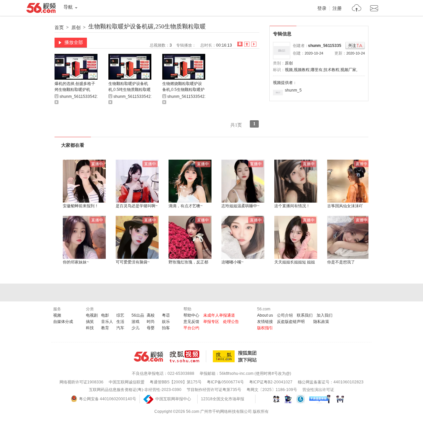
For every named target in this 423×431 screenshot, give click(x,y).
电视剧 (92, 315)
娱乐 (166, 321)
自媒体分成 (63, 321)
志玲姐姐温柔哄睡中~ (240, 206)
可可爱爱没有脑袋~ (133, 262)
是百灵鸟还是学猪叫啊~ (137, 206)
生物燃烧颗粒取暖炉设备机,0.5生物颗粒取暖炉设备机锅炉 (183, 87)
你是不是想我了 (341, 262)
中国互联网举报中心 (173, 399)
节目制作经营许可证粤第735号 (214, 389)
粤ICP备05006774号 (225, 382)
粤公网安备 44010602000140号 (107, 399)
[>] (357, 8)
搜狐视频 (188, 356)
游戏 (135, 321)
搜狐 (236, 356)
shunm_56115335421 (328, 45)
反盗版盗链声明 (291, 321)
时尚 (151, 321)
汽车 (120, 328)
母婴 (151, 328)
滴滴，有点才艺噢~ (186, 206)
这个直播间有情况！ (292, 206)
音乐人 (107, 321)
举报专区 (211, 321)
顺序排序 (247, 44)
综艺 (120, 315)
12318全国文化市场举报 (222, 399)
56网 (148, 356)
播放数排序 (253, 44)
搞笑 (90, 321)
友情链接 (265, 321)
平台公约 (191, 328)
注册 (337, 8)
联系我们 (305, 315)
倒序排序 (240, 44)
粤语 (166, 315)
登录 (322, 8)
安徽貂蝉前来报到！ (80, 206)
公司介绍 (285, 315)
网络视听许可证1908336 (81, 382)
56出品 (138, 315)
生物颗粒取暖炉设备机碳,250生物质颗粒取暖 (147, 26)
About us (265, 315)
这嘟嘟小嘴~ (232, 262)
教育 (105, 328)
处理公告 (231, 321)
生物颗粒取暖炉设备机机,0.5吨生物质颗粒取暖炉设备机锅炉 (129, 87)
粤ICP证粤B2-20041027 (270, 382)
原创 (76, 27)
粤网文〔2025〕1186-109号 (272, 389)
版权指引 (265, 328)
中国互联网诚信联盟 (126, 382)
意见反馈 (191, 321)
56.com (41, 9)
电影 (105, 315)
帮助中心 (191, 315)
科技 (90, 328)
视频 (57, 315)
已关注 (355, 46)
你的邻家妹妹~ (76, 262)
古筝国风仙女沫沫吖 (345, 206)
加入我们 (324, 315)
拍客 (166, 328)
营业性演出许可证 (318, 389)
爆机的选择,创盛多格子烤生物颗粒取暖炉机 (75, 86)
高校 (151, 315)
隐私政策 (321, 321)
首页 (59, 27)
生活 (120, 321)
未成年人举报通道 (219, 315)
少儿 (135, 328)
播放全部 (73, 42)
